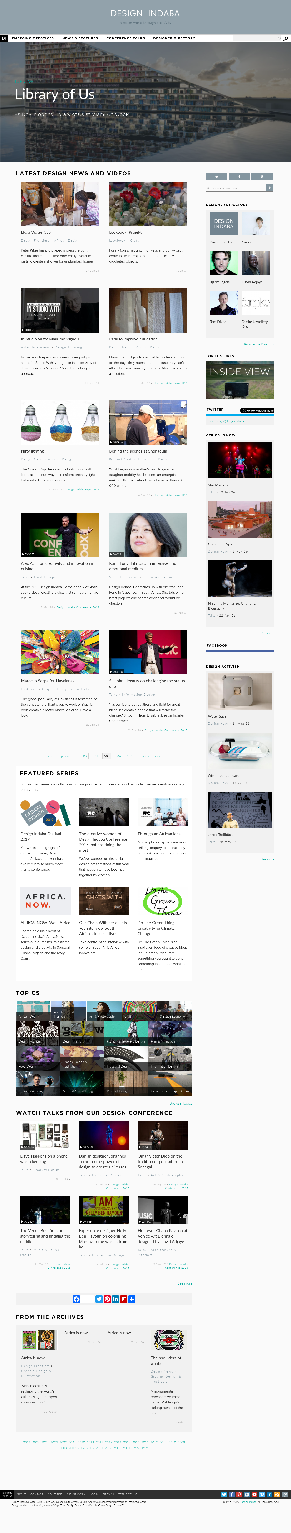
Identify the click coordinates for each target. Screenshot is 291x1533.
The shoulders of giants (166, 1360)
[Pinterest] (107, 1299)
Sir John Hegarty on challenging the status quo (147, 683)
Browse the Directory (259, 344)
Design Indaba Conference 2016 (59, 1265)
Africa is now (33, 1357)
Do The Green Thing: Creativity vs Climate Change (157, 928)
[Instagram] (247, 1494)
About (21, 1494)
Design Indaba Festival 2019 (40, 836)
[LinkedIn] (115, 1299)
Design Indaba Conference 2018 (117, 1186)
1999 (136, 1448)
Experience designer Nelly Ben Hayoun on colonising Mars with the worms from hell (103, 1239)
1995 (145, 1448)
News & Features (80, 38)
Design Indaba (221, 242)
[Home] (145, 15)
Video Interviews (35, 347)
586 (118, 756)
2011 (163, 1442)
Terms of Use (127, 1494)
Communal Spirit (221, 544)
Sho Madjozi (218, 485)
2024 (45, 1442)
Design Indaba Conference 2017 (117, 1266)
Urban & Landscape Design (170, 1091)
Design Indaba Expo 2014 (170, 383)
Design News (120, 347)
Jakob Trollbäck (220, 834)
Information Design (139, 694)
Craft (134, 240)
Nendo (247, 242)
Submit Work (75, 1494)
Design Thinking (68, 347)
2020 (81, 1442)
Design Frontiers (35, 240)
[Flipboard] (123, 1299)
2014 (136, 1442)
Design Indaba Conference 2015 (176, 1186)
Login (94, 1494)
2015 (126, 1442)
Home (4, 38)
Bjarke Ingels (220, 281)
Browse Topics (181, 1103)
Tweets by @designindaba (226, 421)
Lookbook (117, 240)
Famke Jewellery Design (255, 324)
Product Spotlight (124, 459)
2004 (99, 1448)
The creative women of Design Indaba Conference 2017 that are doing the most (103, 842)
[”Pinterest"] (262, 176)
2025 (36, 1442)
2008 (63, 1448)
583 (84, 756)
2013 (145, 1442)
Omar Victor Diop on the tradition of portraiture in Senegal (160, 1161)
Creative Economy (172, 1016)
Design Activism (30, 1041)
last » (157, 756)
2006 (81, 1448)
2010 (172, 1442)
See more (185, 1283)
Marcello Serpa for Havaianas (47, 680)
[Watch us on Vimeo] (262, 1494)
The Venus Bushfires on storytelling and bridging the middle (45, 1236)
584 (95, 756)
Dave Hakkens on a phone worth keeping (44, 1158)
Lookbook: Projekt (125, 232)
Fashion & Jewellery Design (126, 1041)
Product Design (117, 1091)
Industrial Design (118, 1066)
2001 (126, 1448)
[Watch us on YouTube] (254, 1494)
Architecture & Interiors (64, 1014)
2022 (63, 1442)
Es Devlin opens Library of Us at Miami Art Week (72, 114)
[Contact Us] (285, 1494)
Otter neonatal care (223, 775)
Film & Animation (157, 577)
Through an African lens (159, 833)
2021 (72, 1442)
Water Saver (218, 716)
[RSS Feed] (277, 1494)
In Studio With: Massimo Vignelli (50, 339)
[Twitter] (99, 1299)
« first (51, 756)
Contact (36, 1494)
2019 (90, 1442)
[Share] (131, 1299)
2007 (72, 1448)
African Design (67, 240)
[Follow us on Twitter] (216, 176)
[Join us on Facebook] (239, 176)
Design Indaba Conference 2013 (77, 607)
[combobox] (257, 38)
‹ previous (65, 756)
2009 (181, 1442)
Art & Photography (102, 1016)
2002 (117, 1448)
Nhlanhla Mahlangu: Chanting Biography (232, 605)
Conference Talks (125, 38)
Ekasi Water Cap (36, 232)
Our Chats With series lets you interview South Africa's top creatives (103, 928)
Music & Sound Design (79, 1091)
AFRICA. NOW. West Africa (45, 922)
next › (145, 756)
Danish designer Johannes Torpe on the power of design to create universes (102, 1161)
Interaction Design (31, 1091)
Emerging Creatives (33, 38)
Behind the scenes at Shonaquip (138, 451)
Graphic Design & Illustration (67, 689)
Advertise (55, 1494)
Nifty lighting (32, 451)
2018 (99, 1442)
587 (129, 756)
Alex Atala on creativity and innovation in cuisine (57, 565)
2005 (90, 1448)
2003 (108, 1448)
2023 (54, 1442)
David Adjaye (252, 281)
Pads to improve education (133, 339)
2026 (26, 1442)
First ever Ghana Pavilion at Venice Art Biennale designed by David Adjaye (162, 1236)
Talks (25, 577)
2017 (108, 1442)
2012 (154, 1442)
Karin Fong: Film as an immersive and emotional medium (142, 565)
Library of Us (55, 93)
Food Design (44, 577)
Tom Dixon (218, 321)
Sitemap (108, 1494)
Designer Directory (174, 38)
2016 (117, 1442)
